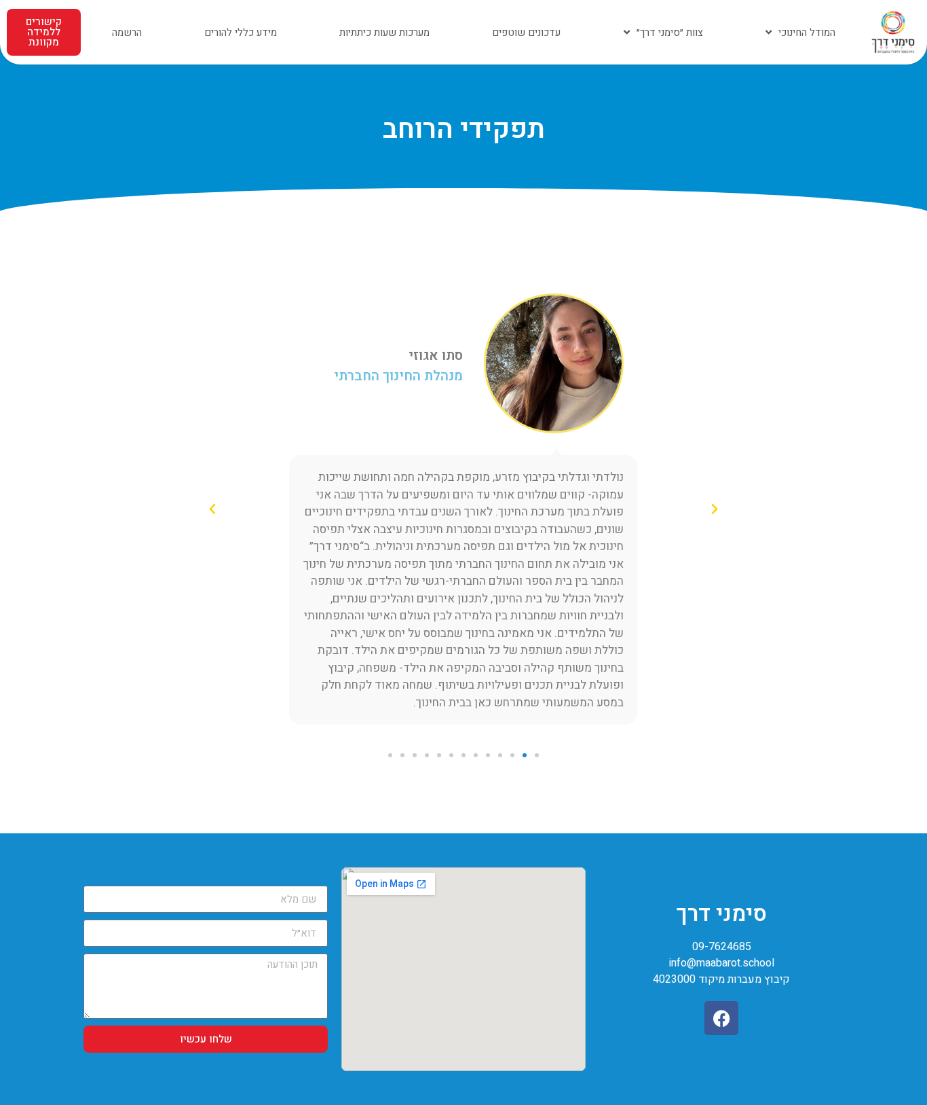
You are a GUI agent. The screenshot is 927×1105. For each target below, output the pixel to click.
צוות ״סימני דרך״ (670, 32)
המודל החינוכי (806, 32)
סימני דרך (721, 914)
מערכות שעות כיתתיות (384, 32)
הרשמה (127, 32)
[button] (714, 509)
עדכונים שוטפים (526, 32)
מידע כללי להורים (240, 32)
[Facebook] (721, 1018)
